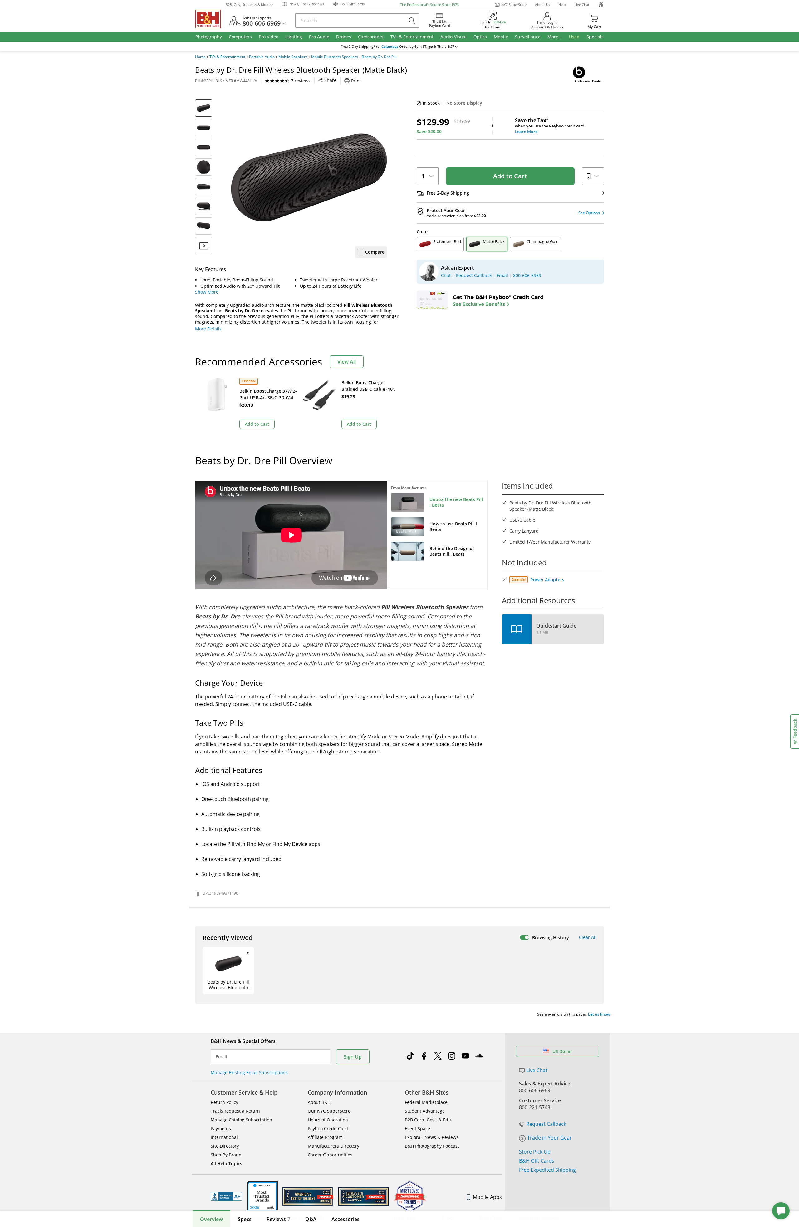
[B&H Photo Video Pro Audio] (210, 19)
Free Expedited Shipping (547, 1169)
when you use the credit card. (550, 125)
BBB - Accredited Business (226, 1196)
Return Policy (224, 1102)
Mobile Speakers (292, 57)
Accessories (345, 1219)
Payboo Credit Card (328, 1128)
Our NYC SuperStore (329, 1111)
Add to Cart (510, 176)
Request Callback (546, 1123)
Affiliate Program (325, 1137)
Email (221, 1057)
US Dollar (562, 1051)
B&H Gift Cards (536, 1160)
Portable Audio (262, 57)
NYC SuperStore (514, 4)
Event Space (417, 1128)
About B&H (319, 1102)
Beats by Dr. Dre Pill (379, 57)
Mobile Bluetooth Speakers (334, 57)
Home (200, 57)
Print (356, 81)
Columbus (389, 46)
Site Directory (225, 1146)
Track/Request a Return (235, 1111)
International (224, 1137)
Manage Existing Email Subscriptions (249, 1072)
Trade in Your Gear (549, 1137)
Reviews (278, 1219)
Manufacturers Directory (333, 1146)
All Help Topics (226, 1163)
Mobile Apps (487, 1197)
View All (346, 361)
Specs (245, 1219)
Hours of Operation (328, 1120)
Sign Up (353, 1056)
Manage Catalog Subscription (241, 1120)
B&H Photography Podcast (432, 1146)
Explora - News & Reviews (431, 1137)
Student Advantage (425, 1111)
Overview (211, 1219)
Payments (221, 1128)
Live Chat (581, 4)
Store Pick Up (535, 1151)
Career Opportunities (330, 1155)
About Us (542, 4)
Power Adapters (547, 580)
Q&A (310, 1219)
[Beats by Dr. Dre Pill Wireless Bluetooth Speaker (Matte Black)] (309, 177)
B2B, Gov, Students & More (247, 4)
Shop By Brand (226, 1155)
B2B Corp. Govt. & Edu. (428, 1120)
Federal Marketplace (426, 1102)
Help (562, 4)
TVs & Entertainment (227, 57)
